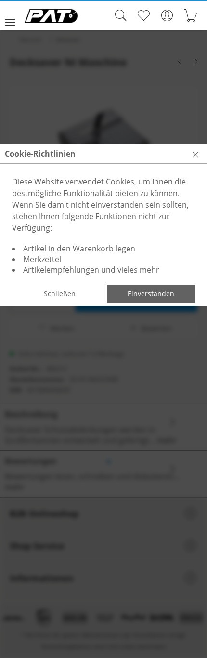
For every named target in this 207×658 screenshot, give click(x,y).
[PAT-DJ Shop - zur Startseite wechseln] (51, 16)
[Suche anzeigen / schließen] (118, 15)
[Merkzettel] (143, 15)
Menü (14, 15)
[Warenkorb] (190, 15)
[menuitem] (14, 15)
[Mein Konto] (167, 15)
